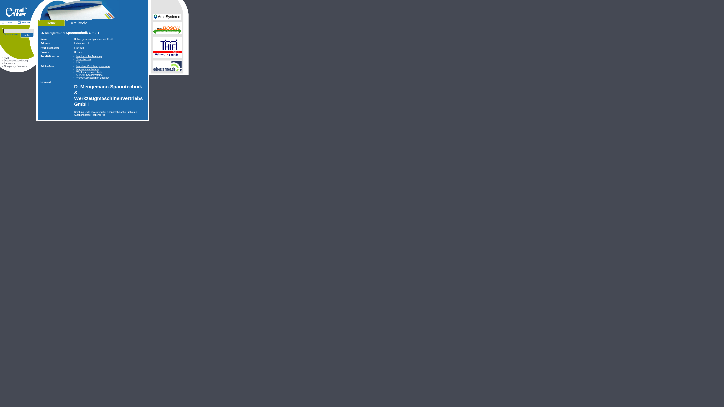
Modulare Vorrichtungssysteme (93, 66)
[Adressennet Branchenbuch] (167, 70)
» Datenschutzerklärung (15, 60)
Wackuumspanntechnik (89, 72)
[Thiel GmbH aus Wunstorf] (167, 57)
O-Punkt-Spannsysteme (89, 74)
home (9, 22)
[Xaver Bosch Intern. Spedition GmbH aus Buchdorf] (167, 33)
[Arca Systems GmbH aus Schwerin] (167, 18)
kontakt (26, 22)
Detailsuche (78, 23)
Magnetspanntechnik (87, 69)
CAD (78, 62)
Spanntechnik (83, 59)
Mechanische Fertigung (89, 56)
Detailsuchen (10, 34)
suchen (27, 35)
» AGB (5, 57)
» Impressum (9, 63)
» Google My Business (14, 66)
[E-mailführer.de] (16, 16)
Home (51, 23)
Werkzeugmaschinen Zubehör (92, 77)
